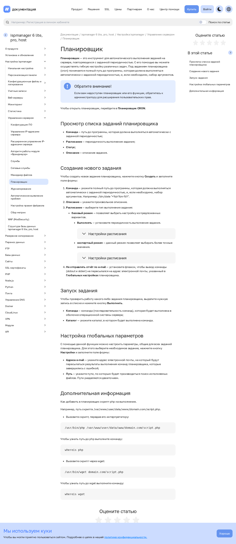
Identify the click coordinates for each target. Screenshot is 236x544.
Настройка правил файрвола (27, 205)
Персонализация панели (22, 74)
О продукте (11, 48)
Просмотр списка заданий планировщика (204, 63)
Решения (94, 9)
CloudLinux (11, 312)
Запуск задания (198, 77)
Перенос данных (15, 242)
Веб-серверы (15, 97)
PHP (7, 274)
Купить (191, 9)
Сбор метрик (18, 212)
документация (24, 9)
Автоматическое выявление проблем (27, 197)
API (7, 331)
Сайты (8, 261)
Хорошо (224, 533)
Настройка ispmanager (18, 61)
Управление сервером (21, 117)
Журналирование (21, 188)
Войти (207, 9)
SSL (107, 9)
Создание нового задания (204, 71)
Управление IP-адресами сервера (25, 133)
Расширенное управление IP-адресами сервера (28, 143)
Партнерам (134, 9)
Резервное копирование (19, 235)
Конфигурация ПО (21, 124)
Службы (15, 161)
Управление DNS (15, 299)
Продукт (77, 9)
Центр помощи (169, 9)
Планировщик (19, 181)
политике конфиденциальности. (125, 537)
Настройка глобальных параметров (209, 84)
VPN (7, 318)
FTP (7, 248)
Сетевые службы (20, 167)
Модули (9, 325)
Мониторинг (15, 104)
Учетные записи (17, 90)
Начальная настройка (20, 68)
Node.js (9, 280)
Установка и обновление (19, 55)
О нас (150, 9)
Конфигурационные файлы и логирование (24, 83)
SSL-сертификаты (15, 267)
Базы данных (12, 254)
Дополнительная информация (206, 90)
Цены (118, 9)
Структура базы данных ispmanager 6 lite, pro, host (23, 228)
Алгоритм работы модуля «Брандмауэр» (25, 153)
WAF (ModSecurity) (18, 219)
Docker (9, 306)
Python (9, 286)
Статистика (14, 111)
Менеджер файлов (21, 174)
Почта (8, 293)
